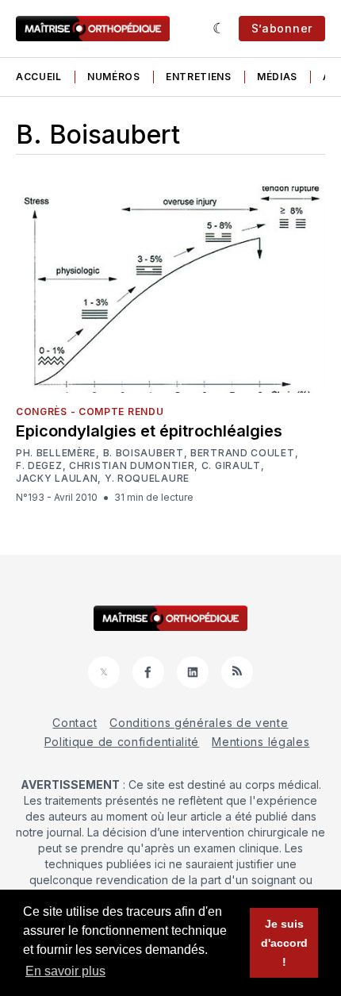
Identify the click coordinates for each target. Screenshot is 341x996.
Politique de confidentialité (122, 741)
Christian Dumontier (131, 466)
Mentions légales (260, 741)
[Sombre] (219, 29)
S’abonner (281, 28)
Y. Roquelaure (147, 478)
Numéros (113, 77)
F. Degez (39, 465)
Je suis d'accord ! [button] (284, 942)
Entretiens (199, 77)
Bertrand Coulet (242, 453)
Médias (277, 77)
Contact (74, 722)
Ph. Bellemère (56, 453)
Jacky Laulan (57, 478)
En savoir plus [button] (65, 971)
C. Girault (231, 465)
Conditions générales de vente (198, 722)
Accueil (39, 77)
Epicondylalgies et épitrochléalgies (149, 430)
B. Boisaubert (143, 453)
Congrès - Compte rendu (89, 411)
